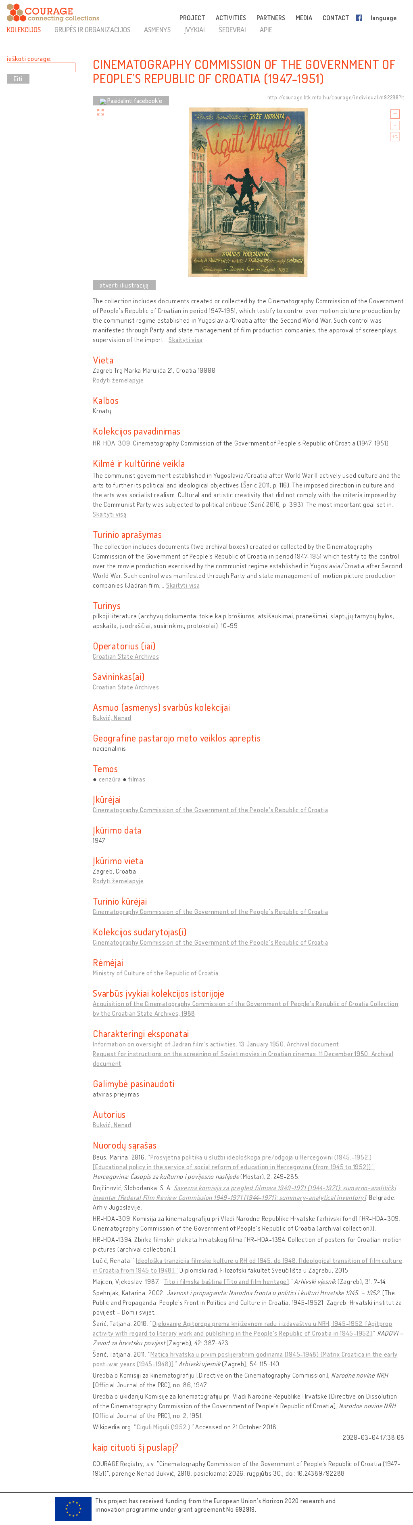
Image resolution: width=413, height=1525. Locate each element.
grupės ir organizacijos (92, 29)
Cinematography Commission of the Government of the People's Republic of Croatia (210, 810)
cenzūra (110, 779)
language (383, 18)
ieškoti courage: (29, 59)
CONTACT (336, 18)
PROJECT (192, 18)
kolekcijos (24, 29)
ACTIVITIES (231, 18)
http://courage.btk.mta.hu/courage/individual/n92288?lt (336, 97)
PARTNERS (271, 18)
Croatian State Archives (126, 656)
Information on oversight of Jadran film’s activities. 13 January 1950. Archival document (216, 1044)
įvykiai (194, 29)
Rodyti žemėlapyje (118, 380)
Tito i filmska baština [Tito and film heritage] (226, 1281)
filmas (137, 779)
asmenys (157, 29)
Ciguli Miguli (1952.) (163, 1427)
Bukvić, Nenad (112, 718)
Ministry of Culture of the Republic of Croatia (156, 973)
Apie (266, 29)
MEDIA (304, 18)
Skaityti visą (185, 340)
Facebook (360, 18)
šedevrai (232, 29)
